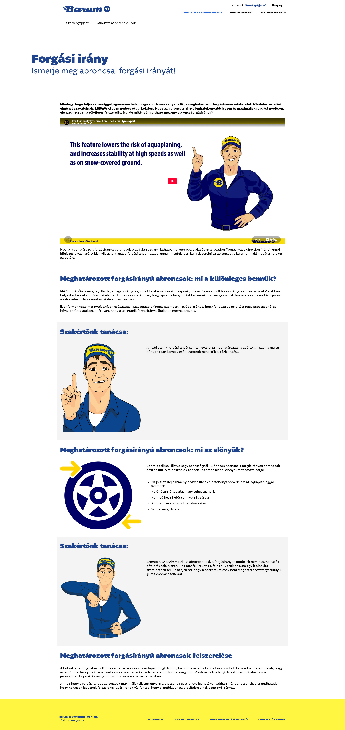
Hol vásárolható (273, 12)
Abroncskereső (241, 12)
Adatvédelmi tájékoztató (229, 719)
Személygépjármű (256, 5)
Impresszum (155, 719)
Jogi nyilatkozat (186, 719)
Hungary (277, 5)
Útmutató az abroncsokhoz (202, 12)
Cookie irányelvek (272, 719)
